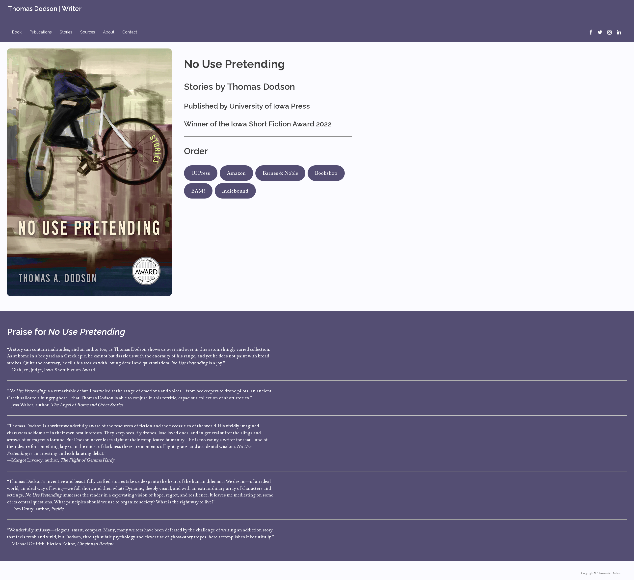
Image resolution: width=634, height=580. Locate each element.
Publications (40, 32)
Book (17, 32)
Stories (66, 32)
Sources (87, 32)
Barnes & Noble (280, 173)
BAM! (198, 191)
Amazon (236, 173)
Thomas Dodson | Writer (44, 8)
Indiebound (235, 191)
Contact (129, 32)
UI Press (200, 173)
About (108, 32)
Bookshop (326, 173)
